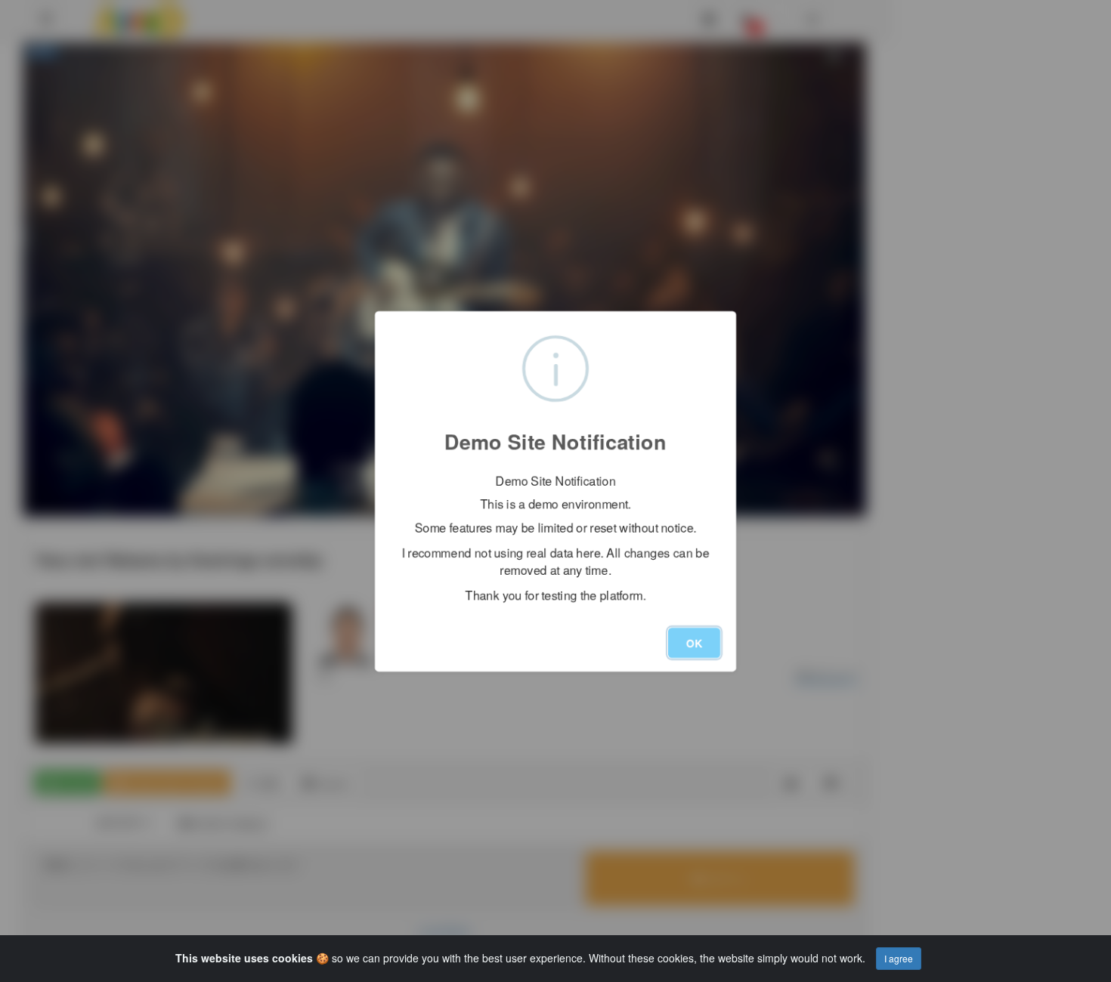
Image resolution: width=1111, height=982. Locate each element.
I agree (898, 958)
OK (694, 642)
